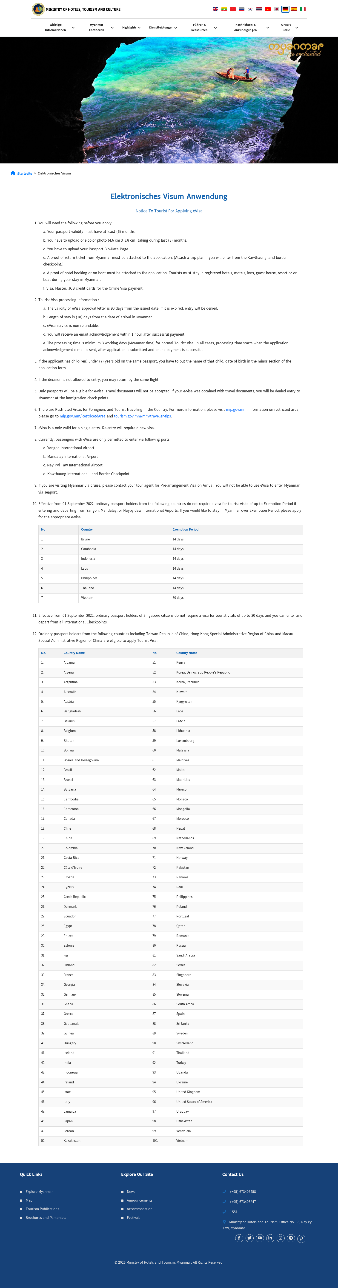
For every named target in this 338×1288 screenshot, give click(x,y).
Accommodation (139, 1209)
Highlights (129, 28)
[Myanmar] (224, 9)
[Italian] (303, 9)
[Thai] (259, 9)
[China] (233, 9)
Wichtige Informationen (55, 27)
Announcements (139, 1201)
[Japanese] (276, 9)
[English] (215, 9)
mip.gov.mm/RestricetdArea (83, 416)
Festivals (133, 1218)
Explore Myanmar (39, 1192)
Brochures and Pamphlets (46, 1218)
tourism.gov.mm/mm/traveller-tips (142, 416)
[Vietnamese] (268, 9)
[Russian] (242, 9)
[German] (285, 9)
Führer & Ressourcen (199, 27)
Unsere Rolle (286, 27)
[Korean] (250, 9)
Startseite (24, 174)
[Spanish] (294, 9)
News (131, 1192)
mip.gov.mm (236, 409)
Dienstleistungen (161, 28)
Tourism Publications (42, 1209)
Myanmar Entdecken (96, 27)
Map (29, 1201)
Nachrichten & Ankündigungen (245, 27)
